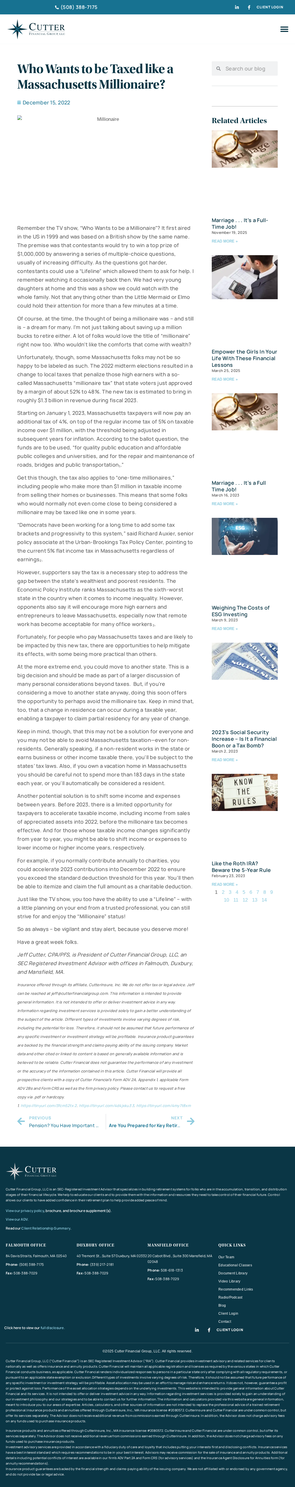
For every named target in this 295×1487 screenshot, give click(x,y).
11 (235, 900)
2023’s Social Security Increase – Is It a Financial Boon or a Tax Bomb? (244, 739)
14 (264, 900)
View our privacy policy (25, 1210)
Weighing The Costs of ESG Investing (241, 611)
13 (254, 900)
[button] (284, 29)
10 (226, 900)
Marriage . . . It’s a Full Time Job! (239, 486)
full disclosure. (53, 1327)
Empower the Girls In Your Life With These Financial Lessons (244, 358)
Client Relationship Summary (45, 1228)
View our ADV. (17, 1219)
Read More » (225, 241)
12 (245, 900)
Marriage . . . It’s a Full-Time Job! (240, 223)
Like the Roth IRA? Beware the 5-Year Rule (241, 866)
